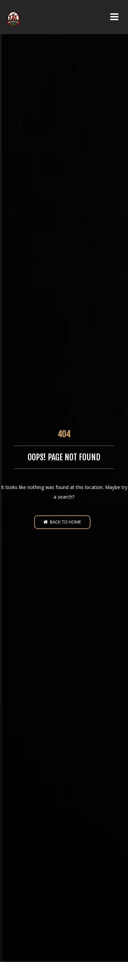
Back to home (64, 522)
